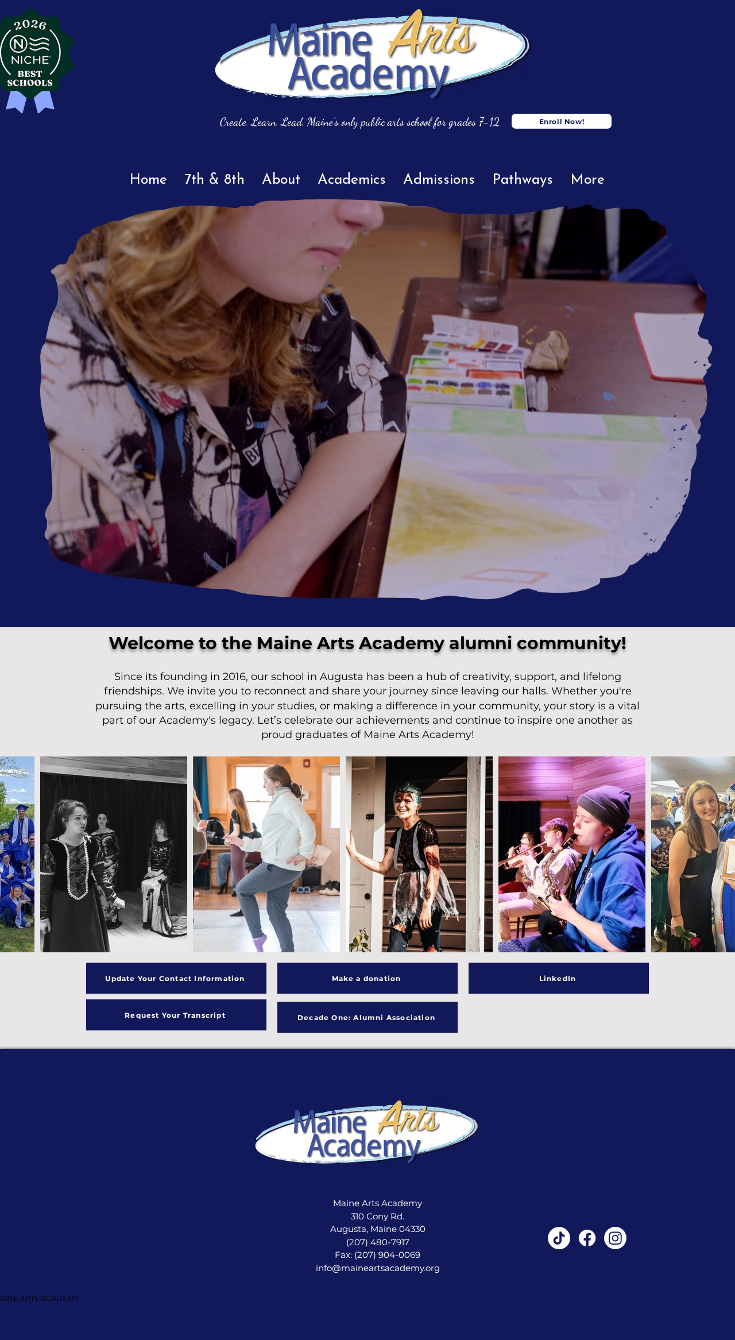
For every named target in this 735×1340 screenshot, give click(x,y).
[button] (697, 587)
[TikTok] (559, 1238)
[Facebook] (587, 1238)
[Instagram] (615, 1238)
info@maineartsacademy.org (378, 1267)
